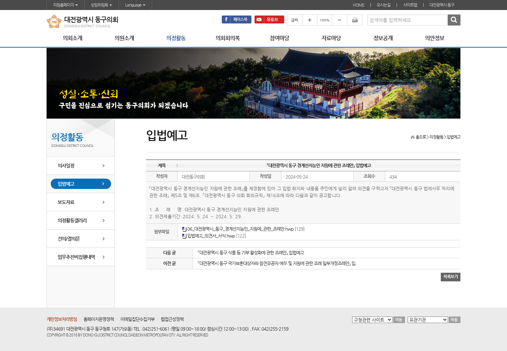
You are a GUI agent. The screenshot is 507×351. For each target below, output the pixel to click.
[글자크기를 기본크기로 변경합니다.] (324, 20)
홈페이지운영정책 (98, 319)
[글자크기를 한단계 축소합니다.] (339, 20)
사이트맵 (410, 4)
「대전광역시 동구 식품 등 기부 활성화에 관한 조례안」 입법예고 (251, 252)
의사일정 (66, 165)
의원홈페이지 (63, 4)
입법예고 (66, 184)
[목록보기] (450, 276)
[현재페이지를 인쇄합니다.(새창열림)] (354, 20)
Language (133, 4)
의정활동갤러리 (72, 220)
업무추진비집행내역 (76, 257)
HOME (358, 4)
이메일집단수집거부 (137, 319)
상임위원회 (100, 4)
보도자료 (66, 202)
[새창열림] (236, 19)
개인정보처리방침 (62, 319)
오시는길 (383, 4)
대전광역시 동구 (441, 4)
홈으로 (421, 136)
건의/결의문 (69, 238)
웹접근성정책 (172, 319)
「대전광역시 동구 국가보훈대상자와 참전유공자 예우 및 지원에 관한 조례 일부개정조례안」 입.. (277, 263)
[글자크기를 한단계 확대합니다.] (309, 20)
